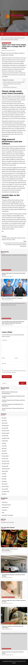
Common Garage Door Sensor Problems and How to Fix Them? (13, 401)
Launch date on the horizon (10, 87)
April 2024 (4, 481)
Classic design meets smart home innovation (14, 82)
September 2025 (5, 438)
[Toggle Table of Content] (23, 80)
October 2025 (5, 435)
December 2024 (5, 461)
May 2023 (4, 494)
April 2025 (4, 451)
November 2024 (5, 463)
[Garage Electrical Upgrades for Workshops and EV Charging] (14, 564)
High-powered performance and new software (12, 84)
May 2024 (4, 478)
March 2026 (4, 423)
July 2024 (4, 473)
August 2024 (5, 471)
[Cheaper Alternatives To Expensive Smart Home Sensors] (14, 263)
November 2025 (5, 433)
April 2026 (4, 420)
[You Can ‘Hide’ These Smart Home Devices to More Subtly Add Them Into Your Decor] (14, 311)
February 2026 (5, 425)
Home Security (5, 507)
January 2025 (5, 458)
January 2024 (5, 489)
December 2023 (5, 491)
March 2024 (4, 483)
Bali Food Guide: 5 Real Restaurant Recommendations (10, 392)
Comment (4, 340)
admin (4, 50)
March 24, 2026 (8, 299)
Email (16, 358)
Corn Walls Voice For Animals (7, 522)
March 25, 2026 (8, 276)
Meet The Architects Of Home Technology (12, 298)
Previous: (13, 238)
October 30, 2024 (10, 50)
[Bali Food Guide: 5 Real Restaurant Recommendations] (14, 538)
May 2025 (4, 448)
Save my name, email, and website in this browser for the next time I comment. (14, 371)
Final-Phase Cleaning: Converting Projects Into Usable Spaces (12, 405)
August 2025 (5, 440)
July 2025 (4, 443)
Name (3, 358)
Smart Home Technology (6, 318)
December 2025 (5, 430)
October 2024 (5, 466)
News (3, 512)
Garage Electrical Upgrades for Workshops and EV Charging (13, 396)
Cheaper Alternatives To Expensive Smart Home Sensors (13, 409)
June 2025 (4, 445)
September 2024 (5, 468)
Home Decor (4, 502)
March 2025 (4, 453)
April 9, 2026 (8, 629)
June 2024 (4, 476)
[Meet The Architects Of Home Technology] (14, 288)
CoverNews (20, 661)
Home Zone (4, 510)
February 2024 (5, 486)
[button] (2, 34)
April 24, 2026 (8, 577)
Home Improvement (6, 504)
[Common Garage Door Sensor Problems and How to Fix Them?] (14, 590)
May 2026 (4, 418)
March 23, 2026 (8, 324)
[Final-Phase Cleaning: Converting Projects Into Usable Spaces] (14, 616)
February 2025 (5, 456)
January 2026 (5, 428)
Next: (14, 244)
